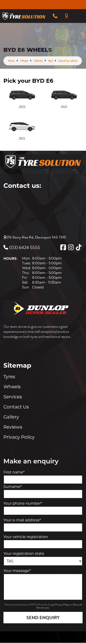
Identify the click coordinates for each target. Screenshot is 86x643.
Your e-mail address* (22, 520)
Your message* (17, 571)
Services (12, 396)
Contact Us (16, 407)
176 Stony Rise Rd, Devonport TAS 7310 (36, 237)
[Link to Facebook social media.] (63, 247)
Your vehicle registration (25, 537)
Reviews (12, 427)
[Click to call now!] (55, 16)
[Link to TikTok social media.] (78, 247)
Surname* (12, 486)
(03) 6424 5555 (24, 247)
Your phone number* (22, 503)
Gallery (11, 417)
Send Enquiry (43, 617)
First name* (14, 472)
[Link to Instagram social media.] (70, 247)
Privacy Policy (19, 437)
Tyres (9, 376)
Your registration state (23, 553)
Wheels (12, 386)
